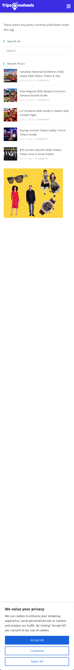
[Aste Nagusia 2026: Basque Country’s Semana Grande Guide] (10, 95)
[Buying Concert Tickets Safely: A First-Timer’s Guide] (10, 134)
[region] (37, 636)
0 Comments (42, 80)
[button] (68, 6)
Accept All (37, 640)
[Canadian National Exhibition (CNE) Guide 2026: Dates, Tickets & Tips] (10, 75)
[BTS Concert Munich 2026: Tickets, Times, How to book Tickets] (10, 154)
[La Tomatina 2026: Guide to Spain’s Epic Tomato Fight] (10, 114)
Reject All (37, 661)
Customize (37, 651)
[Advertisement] (37, 383)
